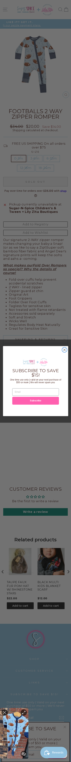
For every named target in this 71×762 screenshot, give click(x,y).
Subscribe (35, 400)
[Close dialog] (64, 349)
